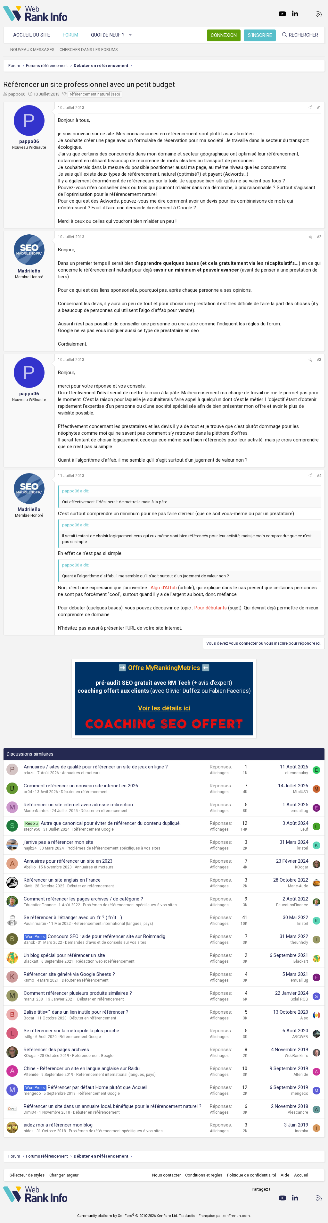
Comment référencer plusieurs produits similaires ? (78, 993)
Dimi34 (30, 1112)
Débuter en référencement (84, 792)
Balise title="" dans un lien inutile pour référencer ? (76, 1012)
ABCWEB (300, 1037)
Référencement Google (93, 829)
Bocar (29, 1018)
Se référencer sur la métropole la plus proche (71, 1031)
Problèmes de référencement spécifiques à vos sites (113, 848)
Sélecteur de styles (27, 1175)
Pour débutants (210, 608)
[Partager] (310, 108)
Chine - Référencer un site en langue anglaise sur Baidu (82, 1068)
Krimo (29, 980)
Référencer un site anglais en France (62, 880)
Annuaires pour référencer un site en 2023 (68, 861)
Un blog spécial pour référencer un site (64, 955)
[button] (130, 35)
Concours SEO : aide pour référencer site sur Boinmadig (106, 936)
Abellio (30, 867)
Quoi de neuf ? (108, 35)
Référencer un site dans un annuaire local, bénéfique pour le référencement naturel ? (112, 1106)
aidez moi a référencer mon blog (58, 1125)
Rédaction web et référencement (105, 961)
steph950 (32, 829)
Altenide (31, 1074)
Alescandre (298, 1112)
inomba (301, 1131)
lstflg (28, 1037)
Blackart (31, 961)
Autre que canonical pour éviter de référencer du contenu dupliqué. (111, 823)
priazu (29, 773)
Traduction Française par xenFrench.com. (215, 1216)
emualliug (299, 810)
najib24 (30, 848)
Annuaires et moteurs (81, 773)
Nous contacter (166, 1175)
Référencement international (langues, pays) (113, 923)
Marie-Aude (298, 886)
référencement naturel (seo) (95, 94)
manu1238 (33, 999)
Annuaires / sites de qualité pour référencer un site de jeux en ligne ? (96, 767)
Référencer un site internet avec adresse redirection (78, 805)
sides (29, 1131)
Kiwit (28, 886)
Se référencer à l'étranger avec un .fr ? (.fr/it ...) (73, 917)
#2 (319, 237)
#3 (319, 359)
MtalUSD (300, 792)
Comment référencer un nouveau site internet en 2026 (81, 786)
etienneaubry (296, 773)
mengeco (32, 1093)
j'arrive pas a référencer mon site (58, 842)
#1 (319, 107)
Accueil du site (31, 35)
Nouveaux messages (32, 49)
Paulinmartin (35, 923)
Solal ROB (299, 999)
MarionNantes (36, 810)
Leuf (304, 829)
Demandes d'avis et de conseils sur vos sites (105, 942)
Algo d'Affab (164, 588)
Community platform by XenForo (127, 1216)
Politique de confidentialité (251, 1175)
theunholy (299, 942)
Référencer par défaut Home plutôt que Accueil (97, 1087)
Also (304, 1018)
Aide (285, 1175)
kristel (302, 848)
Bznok (29, 942)
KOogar (301, 867)
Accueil (301, 1175)
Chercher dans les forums (89, 49)
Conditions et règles (203, 1175)
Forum (70, 35)
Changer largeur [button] (63, 1175)
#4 (319, 475)
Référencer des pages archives (56, 1049)
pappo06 (16, 94)
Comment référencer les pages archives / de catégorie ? (83, 899)
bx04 (28, 792)
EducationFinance (40, 905)
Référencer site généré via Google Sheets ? (69, 974)
